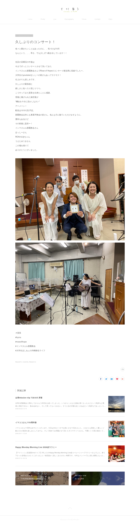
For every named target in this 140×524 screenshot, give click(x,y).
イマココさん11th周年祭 (26, 422)
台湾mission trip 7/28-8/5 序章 (28, 397)
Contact (97, 19)
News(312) (32, 362)
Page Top (70, 508)
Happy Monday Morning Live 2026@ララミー (36, 447)
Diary (110, 19)
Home (30, 19)
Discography (69, 19)
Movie (84, 19)
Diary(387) (18, 362)
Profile (43, 19)
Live (54, 19)
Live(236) (25, 362)
